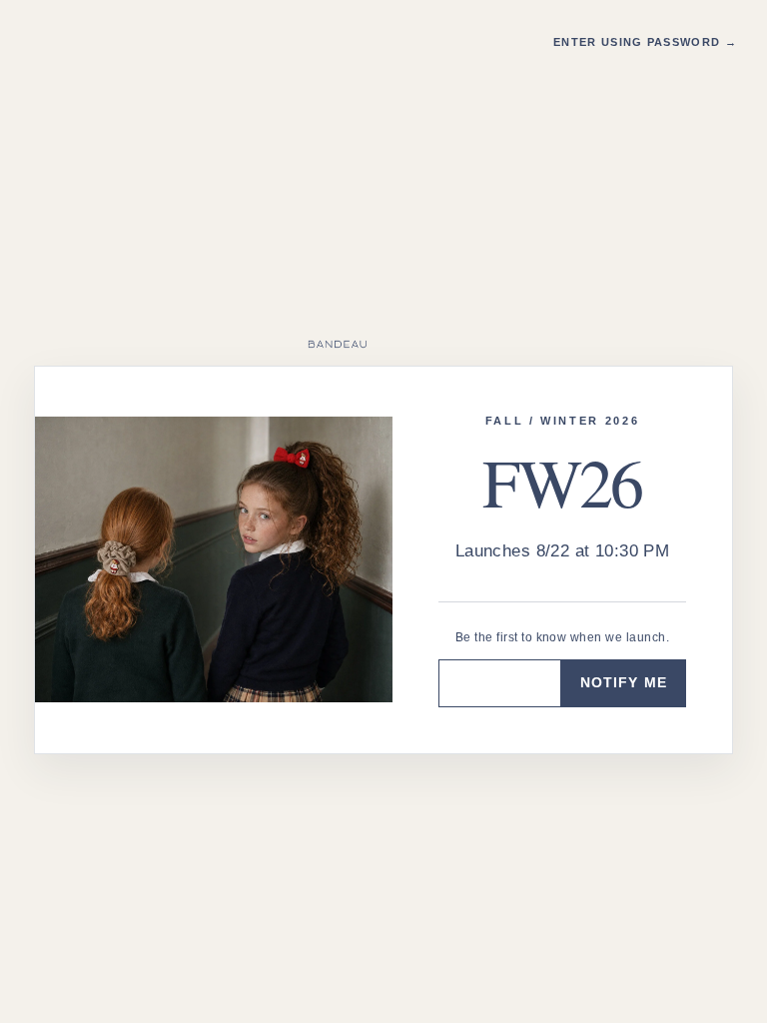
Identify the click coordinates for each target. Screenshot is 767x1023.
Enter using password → (645, 42)
